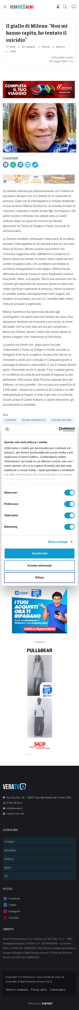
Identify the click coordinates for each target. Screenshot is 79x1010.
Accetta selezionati (39, 565)
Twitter (12, 904)
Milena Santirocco (34, 420)
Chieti (13, 51)
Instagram (14, 911)
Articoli (45, 46)
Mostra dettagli (58, 541)
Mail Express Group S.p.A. (36, 981)
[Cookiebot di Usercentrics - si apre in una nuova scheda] (59, 429)
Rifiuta (39, 577)
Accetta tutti (39, 553)
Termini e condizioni (17, 989)
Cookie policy (57, 989)
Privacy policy (39, 989)
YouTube (14, 917)
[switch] (69, 504)
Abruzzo (60, 46)
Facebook (14, 898)
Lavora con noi (15, 813)
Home (12, 46)
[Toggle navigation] (5, 7)
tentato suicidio (61, 420)
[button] (67, 6)
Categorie (30, 46)
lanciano (10, 420)
